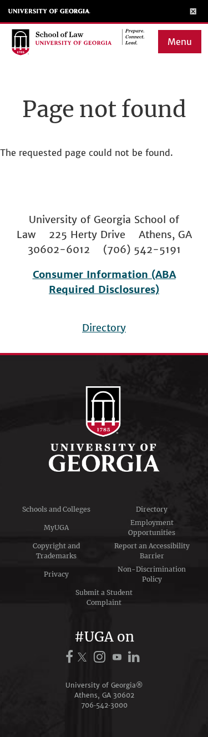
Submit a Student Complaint (104, 597)
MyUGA (56, 527)
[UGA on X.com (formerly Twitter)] (84, 656)
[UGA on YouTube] (118, 656)
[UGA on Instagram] (101, 656)
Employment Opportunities (151, 527)
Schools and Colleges (56, 509)
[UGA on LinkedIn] (134, 656)
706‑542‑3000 (104, 705)
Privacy (56, 574)
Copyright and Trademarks (56, 551)
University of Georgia (49, 11)
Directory (104, 327)
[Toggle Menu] (193, 11)
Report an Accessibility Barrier (152, 551)
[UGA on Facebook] (71, 656)
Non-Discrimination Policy (152, 574)
